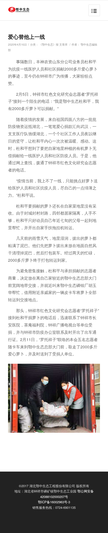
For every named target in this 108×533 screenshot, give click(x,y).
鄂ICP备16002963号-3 (54, 501)
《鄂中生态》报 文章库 (53, 44)
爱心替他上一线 (26, 36)
